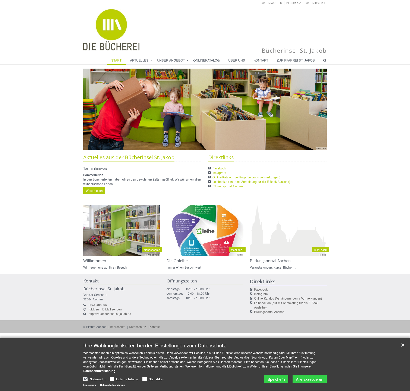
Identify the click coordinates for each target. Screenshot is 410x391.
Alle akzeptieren (309, 379)
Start (116, 60)
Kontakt (260, 60)
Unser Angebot (171, 60)
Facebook (219, 168)
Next (316, 109)
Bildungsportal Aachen (227, 186)
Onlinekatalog (206, 60)
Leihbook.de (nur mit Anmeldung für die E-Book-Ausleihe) (251, 181)
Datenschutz (138, 327)
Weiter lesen (94, 190)
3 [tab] (208, 145)
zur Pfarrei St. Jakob (296, 60)
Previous (94, 109)
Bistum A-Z (293, 3)
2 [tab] (202, 145)
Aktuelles (139, 60)
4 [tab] (214, 145)
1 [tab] (195, 145)
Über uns (236, 60)
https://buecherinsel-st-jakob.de (110, 314)
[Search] (323, 60)
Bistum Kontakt (316, 3)
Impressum (118, 327)
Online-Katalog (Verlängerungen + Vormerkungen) (246, 177)
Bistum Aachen (271, 3)
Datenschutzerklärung (99, 371)
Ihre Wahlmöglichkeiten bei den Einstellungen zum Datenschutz (154, 345)
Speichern (276, 379)
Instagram (219, 173)
